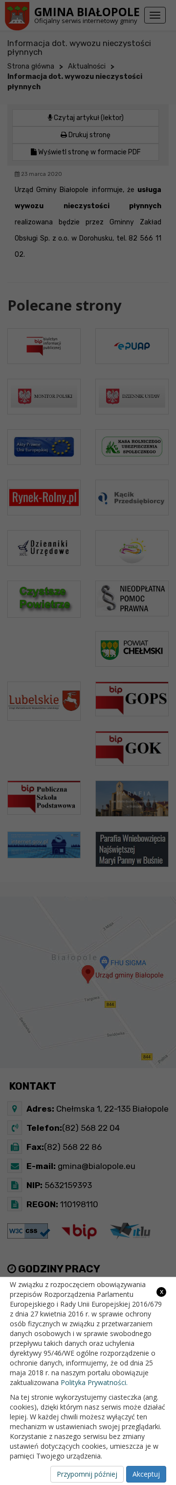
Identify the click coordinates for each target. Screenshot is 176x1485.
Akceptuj (146, 1474)
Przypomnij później (87, 1474)
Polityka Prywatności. (94, 1382)
